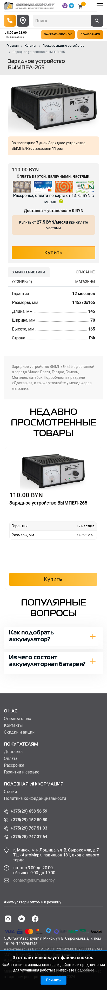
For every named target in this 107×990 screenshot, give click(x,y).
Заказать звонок (58, 34)
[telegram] (71, 5)
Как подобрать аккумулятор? (31, 636)
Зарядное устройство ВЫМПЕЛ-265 (48, 503)
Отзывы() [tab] (22, 282)
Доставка (13, 752)
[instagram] (8, 919)
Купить (53, 579)
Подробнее (84, 970)
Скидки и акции (19, 732)
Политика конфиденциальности (35, 798)
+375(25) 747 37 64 (29, 836)
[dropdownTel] (10, 21)
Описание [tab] (85, 272)
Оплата (10, 759)
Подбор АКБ (90, 34)
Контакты (13, 725)
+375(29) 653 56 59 (29, 811)
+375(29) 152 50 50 (29, 819)
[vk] (21, 919)
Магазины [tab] (85, 282)
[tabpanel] (53, 317)
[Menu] (100, 5)
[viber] (65, 5)
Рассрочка (14, 765)
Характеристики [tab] (28, 272)
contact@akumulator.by (34, 880)
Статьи (10, 792)
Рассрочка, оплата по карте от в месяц (53, 198)
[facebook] (35, 919)
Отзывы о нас (17, 719)
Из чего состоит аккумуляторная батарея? (47, 661)
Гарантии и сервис (21, 772)
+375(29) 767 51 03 (29, 828)
